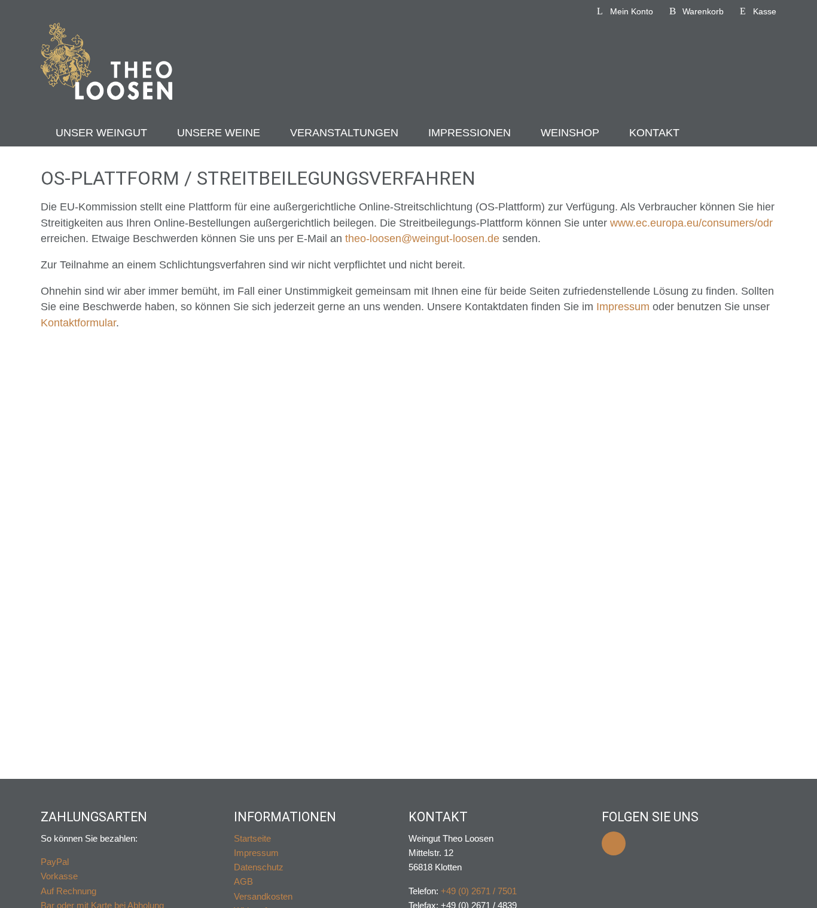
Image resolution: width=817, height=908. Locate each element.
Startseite (252, 838)
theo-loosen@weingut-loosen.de (422, 238)
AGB (243, 881)
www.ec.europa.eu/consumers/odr (691, 223)
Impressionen (469, 133)
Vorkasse (59, 876)
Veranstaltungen (344, 133)
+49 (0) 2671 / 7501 (479, 891)
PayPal (55, 862)
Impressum (623, 307)
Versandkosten (263, 896)
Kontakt (654, 133)
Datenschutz (258, 867)
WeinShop (570, 133)
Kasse (764, 11)
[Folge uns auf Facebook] (614, 843)
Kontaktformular (78, 323)
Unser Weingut (101, 133)
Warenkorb (703, 11)
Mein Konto (631, 11)
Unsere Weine (218, 133)
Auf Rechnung (68, 891)
